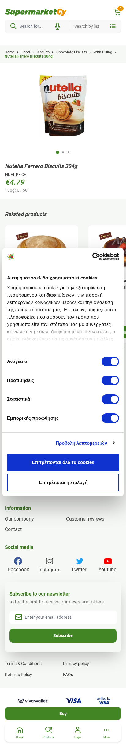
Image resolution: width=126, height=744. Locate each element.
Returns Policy (18, 674)
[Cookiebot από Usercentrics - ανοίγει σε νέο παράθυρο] (92, 257)
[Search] (13, 26)
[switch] (110, 380)
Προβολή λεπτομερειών (81, 443)
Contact (13, 529)
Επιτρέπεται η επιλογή (63, 482)
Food (25, 52)
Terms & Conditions (23, 663)
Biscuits (43, 52)
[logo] (36, 12)
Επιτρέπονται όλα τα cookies (63, 462)
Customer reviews (85, 519)
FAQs (68, 674)
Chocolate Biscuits (71, 52)
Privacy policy (76, 663)
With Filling (103, 52)
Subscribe (63, 635)
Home (10, 52)
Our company (19, 519)
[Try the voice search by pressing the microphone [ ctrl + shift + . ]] (57, 26)
